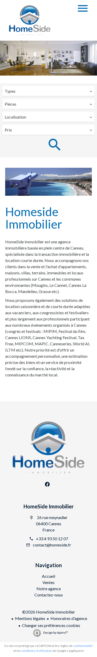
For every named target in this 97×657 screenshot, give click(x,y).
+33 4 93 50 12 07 (52, 538)
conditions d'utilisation (36, 650)
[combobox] (48, 91)
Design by (55, 632)
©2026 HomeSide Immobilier (48, 611)
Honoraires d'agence (68, 618)
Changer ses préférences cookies (51, 625)
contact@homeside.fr (52, 544)
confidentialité (83, 645)
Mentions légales (30, 618)
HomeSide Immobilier (49, 506)
